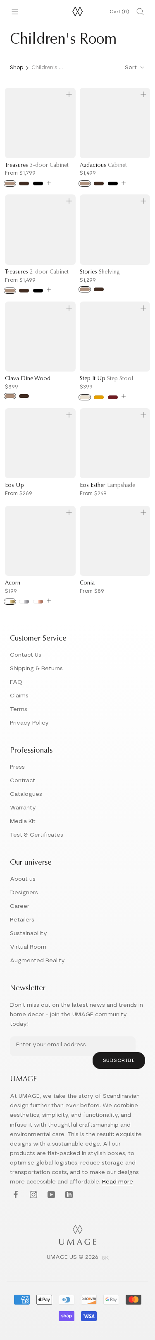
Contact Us (25, 655)
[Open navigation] (14, 11)
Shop (16, 67)
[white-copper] (38, 601)
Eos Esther (107, 486)
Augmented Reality (37, 960)
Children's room (47, 67)
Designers (24, 893)
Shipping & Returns (36, 668)
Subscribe (119, 1060)
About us (23, 879)
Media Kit (23, 821)
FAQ (16, 682)
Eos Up (14, 486)
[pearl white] (85, 397)
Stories (100, 272)
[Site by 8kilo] (105, 1258)
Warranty (23, 808)
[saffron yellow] (99, 397)
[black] (113, 183)
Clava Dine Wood (27, 379)
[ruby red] (113, 397)
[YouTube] (50, 1195)
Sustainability (28, 933)
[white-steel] (24, 601)
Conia (87, 583)
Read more (117, 1182)
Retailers (22, 920)
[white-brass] (10, 601)
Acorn (12, 583)
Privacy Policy (29, 723)
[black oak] (38, 183)
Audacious (103, 165)
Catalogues (26, 794)
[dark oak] (24, 183)
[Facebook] (14, 1195)
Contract (22, 780)
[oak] (10, 183)
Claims (19, 696)
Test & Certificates (36, 835)
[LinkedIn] (68, 1195)
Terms (18, 709)
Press (17, 767)
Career (19, 906)
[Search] (140, 11)
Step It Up (106, 379)
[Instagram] (32, 1195)
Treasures (37, 165)
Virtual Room (28, 947)
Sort (131, 67)
